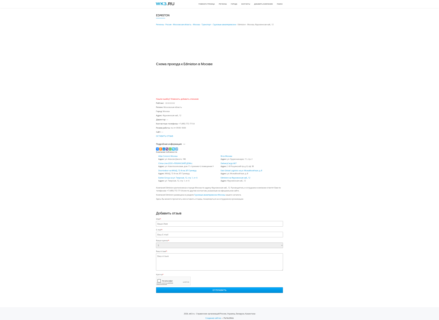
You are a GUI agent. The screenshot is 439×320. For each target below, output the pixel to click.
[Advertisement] (223, 42)
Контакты (245, 4)
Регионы (223, 4)
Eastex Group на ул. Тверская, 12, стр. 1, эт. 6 (177, 177)
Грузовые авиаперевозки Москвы (209, 195)
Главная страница (206, 4)
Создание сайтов (213, 318)
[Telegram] (176, 149)
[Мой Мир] (163, 149)
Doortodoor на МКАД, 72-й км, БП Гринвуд (177, 170)
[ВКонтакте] (157, 149)
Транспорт (206, 24)
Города (234, 4)
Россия (168, 24)
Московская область (182, 24)
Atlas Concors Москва (167, 156)
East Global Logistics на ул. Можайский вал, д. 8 (241, 170)
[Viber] (167, 149)
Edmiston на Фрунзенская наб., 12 (235, 177)
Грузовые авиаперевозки (224, 24)
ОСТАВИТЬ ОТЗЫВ (164, 136)
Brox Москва (226, 156)
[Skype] (173, 149)
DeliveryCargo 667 (228, 163)
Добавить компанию (263, 4)
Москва (196, 24)
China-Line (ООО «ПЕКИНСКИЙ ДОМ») (175, 163)
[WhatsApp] (170, 149)
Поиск (279, 4)
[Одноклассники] (160, 149)
